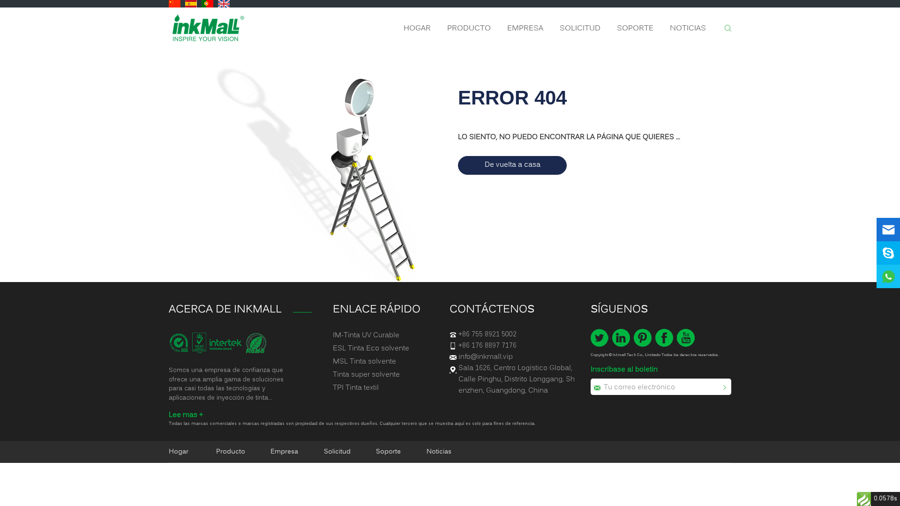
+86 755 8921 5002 (487, 334)
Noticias (688, 28)
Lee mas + (186, 415)
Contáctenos (492, 309)
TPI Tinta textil (356, 388)
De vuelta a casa (512, 165)
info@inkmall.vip (485, 357)
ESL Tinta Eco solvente (371, 348)
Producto (469, 28)
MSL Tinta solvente (364, 362)
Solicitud (580, 28)
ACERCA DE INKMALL (225, 309)
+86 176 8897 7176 (487, 346)
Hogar (417, 28)
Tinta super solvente (366, 375)
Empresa (525, 28)
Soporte (635, 28)
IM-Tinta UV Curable (366, 335)
